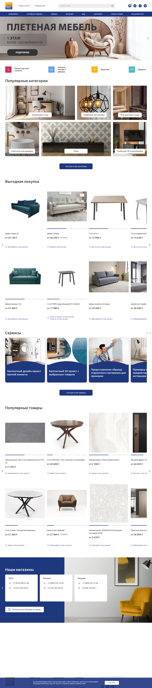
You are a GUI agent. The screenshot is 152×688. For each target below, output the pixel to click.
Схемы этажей (117, 14)
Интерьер (69, 14)
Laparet (94, 473)
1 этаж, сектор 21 (146, 473)
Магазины (98, 14)
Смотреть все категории (76, 166)
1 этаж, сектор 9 (104, 545)
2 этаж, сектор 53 (66, 545)
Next (148, 38)
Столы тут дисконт (56, 317)
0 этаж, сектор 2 (22, 247)
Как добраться (137, 14)
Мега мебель (12, 247)
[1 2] (25, 277)
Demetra (52, 247)
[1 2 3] (67, 277)
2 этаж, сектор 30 (18, 545)
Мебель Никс (137, 545)
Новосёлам (13, 14)
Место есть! (96, 247)
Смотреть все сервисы (76, 393)
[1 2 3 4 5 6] (67, 433)
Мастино (136, 473)
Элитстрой (95, 545)
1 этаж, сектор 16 (103, 473)
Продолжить (112, 682)
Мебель (54, 14)
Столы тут (53, 319)
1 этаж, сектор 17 (24, 473)
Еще (83, 14)
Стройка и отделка (34, 14)
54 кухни (47, 578)
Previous (4, 38)
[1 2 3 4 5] (67, 503)
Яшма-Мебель (96, 319)
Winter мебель (55, 545)
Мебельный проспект (140, 319)
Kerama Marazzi (13, 473)
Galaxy (10, 545)
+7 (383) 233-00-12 (24, 6)
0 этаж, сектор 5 (61, 247)
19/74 (10, 578)
